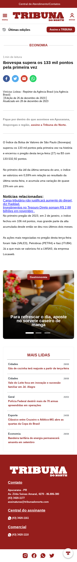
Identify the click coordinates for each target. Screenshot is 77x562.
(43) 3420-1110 (20, 534)
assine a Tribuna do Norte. (49, 124)
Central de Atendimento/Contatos (39, 3)
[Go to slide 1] (29, 333)
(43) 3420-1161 (20, 517)
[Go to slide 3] (47, 332)
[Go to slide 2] (38, 332)
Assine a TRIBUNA (61, 29)
